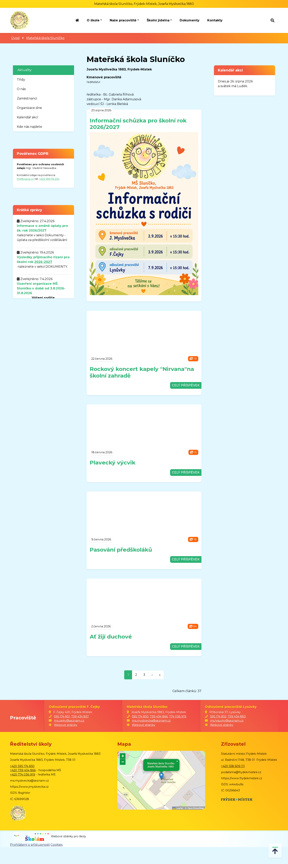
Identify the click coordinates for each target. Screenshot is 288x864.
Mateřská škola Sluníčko (45, 38)
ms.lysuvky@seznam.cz (227, 720)
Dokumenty (189, 20)
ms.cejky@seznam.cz (69, 720)
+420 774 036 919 (22, 774)
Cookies (56, 845)
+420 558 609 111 (233, 766)
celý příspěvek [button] (186, 385)
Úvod (15, 38)
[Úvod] (77, 20)
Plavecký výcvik (112, 462)
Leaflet (179, 808)
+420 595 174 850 (22, 766)
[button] (161, 776)
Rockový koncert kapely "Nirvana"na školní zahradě (142, 372)
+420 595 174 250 (49, 178)
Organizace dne (29, 108)
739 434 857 (80, 716)
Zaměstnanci (27, 98)
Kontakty (215, 20)
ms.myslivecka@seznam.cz (151, 720)
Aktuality (24, 70)
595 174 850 (140, 716)
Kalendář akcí (27, 117)
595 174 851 (62, 716)
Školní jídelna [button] (158, 20)
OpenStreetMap (195, 808)
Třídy (21, 79)
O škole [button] (93, 20)
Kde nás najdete (29, 127)
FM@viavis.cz (25, 178)
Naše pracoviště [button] (123, 20)
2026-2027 (43, 262)
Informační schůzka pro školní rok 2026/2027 (138, 123)
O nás (21, 89)
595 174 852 (218, 716)
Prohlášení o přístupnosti (30, 845)
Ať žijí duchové (111, 636)
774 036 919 (177, 716)
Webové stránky (65, 725)
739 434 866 (159, 716)
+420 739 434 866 (23, 770)
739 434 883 (237, 716)
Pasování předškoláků (121, 549)
